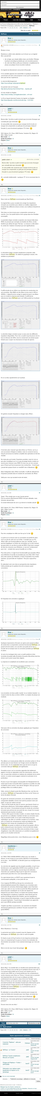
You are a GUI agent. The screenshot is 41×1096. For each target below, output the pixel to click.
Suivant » (25, 27)
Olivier (2, 46)
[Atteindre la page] (30, 28)
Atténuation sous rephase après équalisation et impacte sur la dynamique (11, 1070)
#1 (39, 45)
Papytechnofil (34, 1058)
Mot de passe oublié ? (6, 9)
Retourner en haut (32, 1088)
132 (21, 27)
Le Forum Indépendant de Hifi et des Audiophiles (16, 1088)
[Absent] (12, 38)
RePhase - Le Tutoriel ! (9, 1050)
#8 (39, 853)
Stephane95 (33, 1045)
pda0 (10, 109)
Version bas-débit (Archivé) (6, 1090)
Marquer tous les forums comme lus (10, 1087)
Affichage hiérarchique (34, 33)
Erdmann (27, 1043)
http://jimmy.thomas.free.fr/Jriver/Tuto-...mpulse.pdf (16, 89)
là (13, 138)
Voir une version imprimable (8, 1076)
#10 (39, 964)
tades (32, 1052)
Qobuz (8, 140)
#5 (39, 492)
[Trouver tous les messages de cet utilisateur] (2, 105)
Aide (31, 20)
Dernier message (35, 1043)
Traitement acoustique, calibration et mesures (13, 25)
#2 (39, 115)
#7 (39, 639)
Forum (6, 20)
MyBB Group (19, 1093)
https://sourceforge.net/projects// (13, 83)
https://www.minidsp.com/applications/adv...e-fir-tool (16, 94)
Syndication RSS (18, 1090)
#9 (39, 925)
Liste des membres (19, 20)
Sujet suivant (7, 1027)
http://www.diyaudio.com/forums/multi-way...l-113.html (17, 100)
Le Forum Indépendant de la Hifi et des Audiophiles (15, 24)
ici (9, 137)
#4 (39, 195)
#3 (39, 155)
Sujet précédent (3, 1025)
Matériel (35, 24)
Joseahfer (39, 1093)
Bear (9, 38)
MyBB (6, 1093)
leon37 (27, 1063)
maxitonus (12, 846)
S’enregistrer (16, 9)
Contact (2, 1088)
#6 (39, 529)
